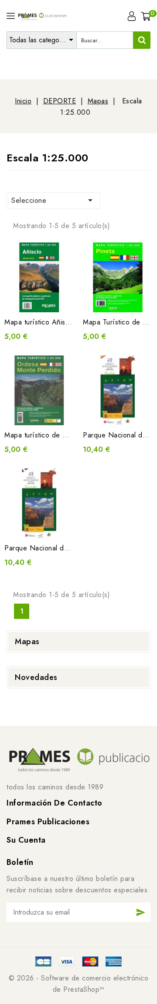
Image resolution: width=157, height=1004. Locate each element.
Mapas (27, 641)
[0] (145, 16)
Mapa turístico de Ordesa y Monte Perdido (72, 435)
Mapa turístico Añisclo (39, 322)
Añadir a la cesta (39, 299)
